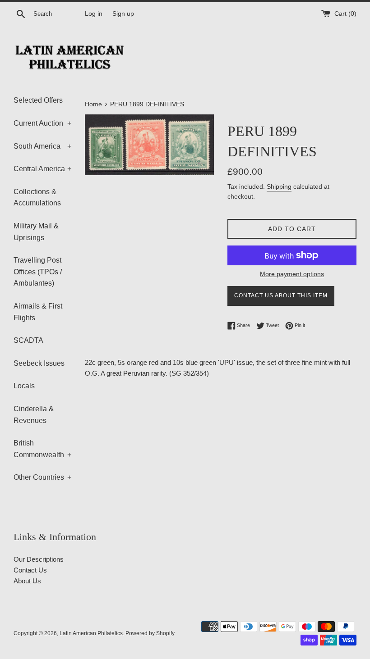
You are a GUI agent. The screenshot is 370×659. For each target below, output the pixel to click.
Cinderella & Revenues (34, 414)
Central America (42, 169)
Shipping (279, 186)
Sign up (123, 13)
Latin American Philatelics (91, 633)
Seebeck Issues (39, 363)
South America (42, 146)
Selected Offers (38, 100)
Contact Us (30, 570)
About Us (27, 581)
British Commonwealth (42, 449)
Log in (93, 13)
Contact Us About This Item (281, 295)
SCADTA (28, 340)
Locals (24, 386)
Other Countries (42, 477)
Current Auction (42, 123)
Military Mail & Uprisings (36, 231)
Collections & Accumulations (37, 197)
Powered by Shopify (150, 633)
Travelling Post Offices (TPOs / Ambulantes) (38, 271)
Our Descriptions (39, 559)
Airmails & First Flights (38, 312)
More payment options (292, 273)
